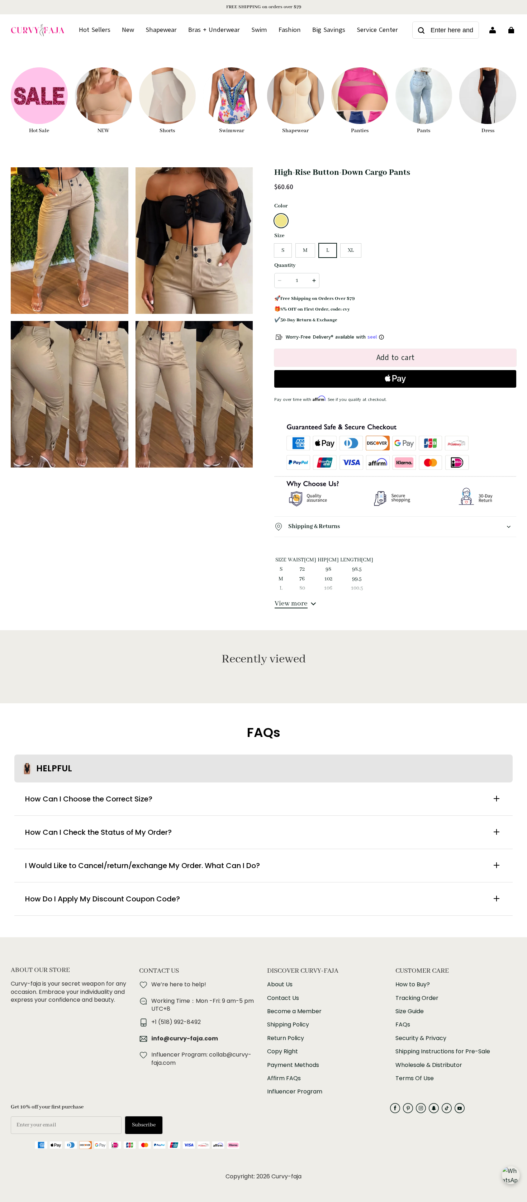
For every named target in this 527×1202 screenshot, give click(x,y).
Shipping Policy (288, 1025)
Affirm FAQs (284, 1078)
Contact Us (283, 998)
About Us (280, 984)
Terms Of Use (414, 1078)
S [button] (282, 250)
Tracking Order (416, 998)
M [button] (305, 250)
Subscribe (144, 1125)
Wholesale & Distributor (428, 1065)
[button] (281, 221)
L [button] (327, 250)
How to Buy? (412, 984)
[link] (377, 30)
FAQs (402, 1025)
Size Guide (409, 1011)
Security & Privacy (420, 1038)
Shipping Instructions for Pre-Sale (442, 1051)
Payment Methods (293, 1065)
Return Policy (285, 1038)
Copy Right (282, 1051)
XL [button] (351, 250)
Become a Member (294, 1011)
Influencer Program (294, 1092)
